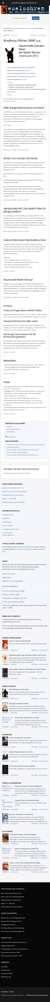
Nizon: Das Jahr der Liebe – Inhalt (11, 956)
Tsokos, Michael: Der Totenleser (20, 738)
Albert (15, 713)
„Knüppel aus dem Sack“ (10, 529)
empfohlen (6, 518)
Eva (15, 747)
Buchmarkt (26, 314)
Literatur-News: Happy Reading (17, 452)
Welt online (34, 262)
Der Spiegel (7, 297)
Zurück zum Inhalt (23, 150)
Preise (9, 95)
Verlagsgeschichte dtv (8, 925)
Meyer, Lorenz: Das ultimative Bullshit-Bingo (25, 863)
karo (15, 664)
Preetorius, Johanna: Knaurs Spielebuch (28, 786)
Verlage (8, 577)
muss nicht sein (7, 525)
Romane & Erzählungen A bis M (11, 921)
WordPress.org (6, 977)
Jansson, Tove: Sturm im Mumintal (21, 814)
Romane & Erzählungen (10, 591)
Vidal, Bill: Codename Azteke (18, 703)
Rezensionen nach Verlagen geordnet (13, 918)
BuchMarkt (40, 391)
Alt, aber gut (7, 533)
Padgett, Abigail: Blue (8, 946)
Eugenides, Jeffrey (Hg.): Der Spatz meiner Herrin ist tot (27, 655)
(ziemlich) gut (7, 522)
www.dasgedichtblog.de (21, 218)
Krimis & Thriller (7, 594)
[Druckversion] (6, 437)
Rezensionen (5, 992)
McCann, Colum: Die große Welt (20, 641)
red (16, 35)
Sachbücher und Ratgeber (11, 598)
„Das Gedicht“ (31, 73)
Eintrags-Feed (5, 970)
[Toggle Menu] (3, 3)
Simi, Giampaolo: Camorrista (19, 689)
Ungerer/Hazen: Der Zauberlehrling (27, 800)
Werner (16, 650)
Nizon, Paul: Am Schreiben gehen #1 (14, 491)
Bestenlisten (11, 92)
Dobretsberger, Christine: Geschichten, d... (14, 949)
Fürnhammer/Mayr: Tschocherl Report (23, 834)
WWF (9, 67)
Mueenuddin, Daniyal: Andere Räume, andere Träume (27, 669)
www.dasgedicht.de (29, 220)
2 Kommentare (43, 858)
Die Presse (28, 267)
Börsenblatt (7, 231)
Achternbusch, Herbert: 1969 (10, 952)
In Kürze (10, 82)
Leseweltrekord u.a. (13, 447)
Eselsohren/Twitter (9, 101)
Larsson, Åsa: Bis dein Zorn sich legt (27, 718)
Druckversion (12, 437)
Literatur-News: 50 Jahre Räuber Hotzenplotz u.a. (22, 455)
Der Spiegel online (24, 260)
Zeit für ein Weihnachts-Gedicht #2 (26, 849)
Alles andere (6, 605)
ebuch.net (40, 143)
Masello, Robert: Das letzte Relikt (13, 502)
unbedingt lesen (7, 515)
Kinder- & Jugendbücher (10, 602)
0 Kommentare (42, 35)
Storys (23, 547)
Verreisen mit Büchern (24, 549)
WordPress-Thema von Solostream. (37, 995)
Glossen (31, 547)
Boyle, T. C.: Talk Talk (9, 499)
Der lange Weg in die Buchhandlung (12, 928)
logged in (15, 473)
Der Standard (37, 400)
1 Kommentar (44, 698)
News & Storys (21, 28)
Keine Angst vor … (9, 535)
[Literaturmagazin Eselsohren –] (25, 13)
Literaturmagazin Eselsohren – (25, 3)
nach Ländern (11, 581)
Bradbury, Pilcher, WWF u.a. (22, 40)
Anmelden (4, 967)
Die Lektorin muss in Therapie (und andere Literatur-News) (26, 445)
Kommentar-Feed (6, 973)
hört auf (24, 79)
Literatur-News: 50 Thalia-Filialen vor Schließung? (22, 450)
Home (13, 28)
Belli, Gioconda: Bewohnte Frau (13, 488)
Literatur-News (31, 28)
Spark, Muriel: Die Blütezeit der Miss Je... (14, 942)
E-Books (27, 70)
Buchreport (7, 150)
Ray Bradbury (27, 76)
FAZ (5, 125)
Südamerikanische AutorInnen (12, 495)
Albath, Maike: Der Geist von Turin (21, 752)
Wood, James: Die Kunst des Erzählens (22, 766)
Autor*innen (11, 574)
